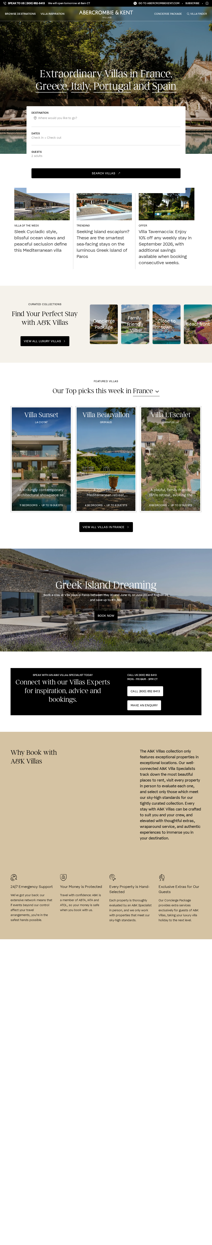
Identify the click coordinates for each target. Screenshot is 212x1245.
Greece (51, 86)
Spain (164, 86)
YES (192, 1212)
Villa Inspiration (52, 14)
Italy (80, 86)
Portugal (112, 86)
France (155, 74)
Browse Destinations (20, 14)
